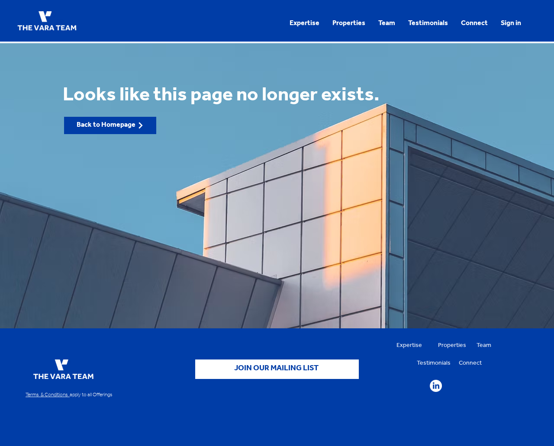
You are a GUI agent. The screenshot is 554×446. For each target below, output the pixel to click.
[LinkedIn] (436, 386)
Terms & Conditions (48, 395)
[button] (511, 24)
